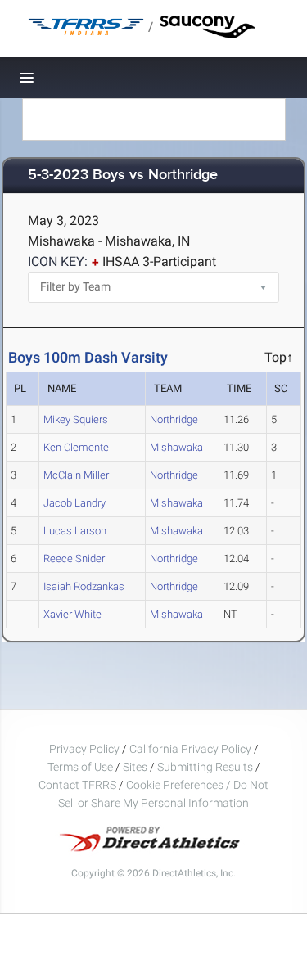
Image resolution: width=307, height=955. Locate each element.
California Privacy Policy (190, 748)
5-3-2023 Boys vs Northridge (123, 175)
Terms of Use (80, 766)
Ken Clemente (76, 447)
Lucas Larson (74, 531)
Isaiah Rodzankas (83, 586)
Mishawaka (176, 447)
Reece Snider (74, 558)
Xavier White (72, 614)
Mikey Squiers (75, 419)
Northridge (174, 419)
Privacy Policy (84, 748)
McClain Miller (76, 475)
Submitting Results (205, 766)
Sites (135, 766)
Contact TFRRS (78, 784)
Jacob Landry (74, 503)
